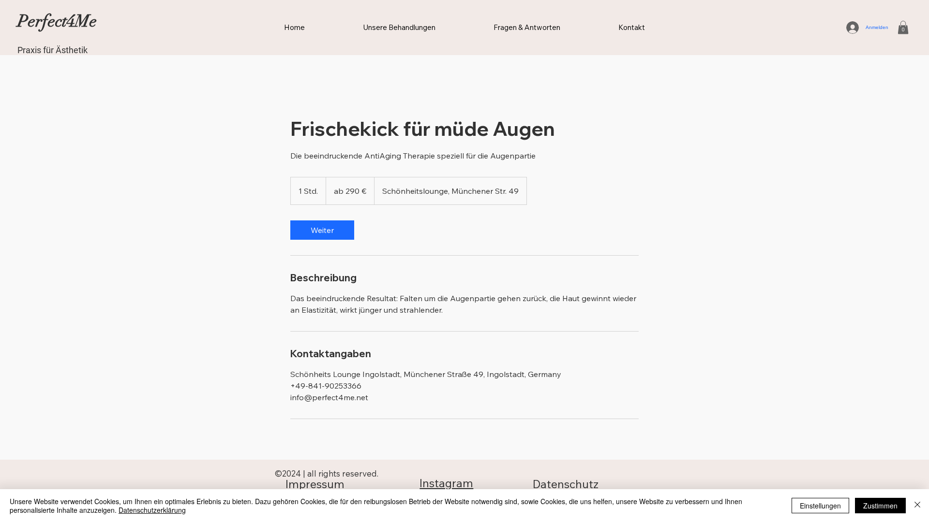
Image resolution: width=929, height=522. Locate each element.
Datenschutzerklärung (152, 510)
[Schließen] (917, 505)
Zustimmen (880, 505)
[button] (903, 27)
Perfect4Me (57, 21)
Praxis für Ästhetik (52, 50)
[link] (322, 230)
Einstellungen (820, 505)
